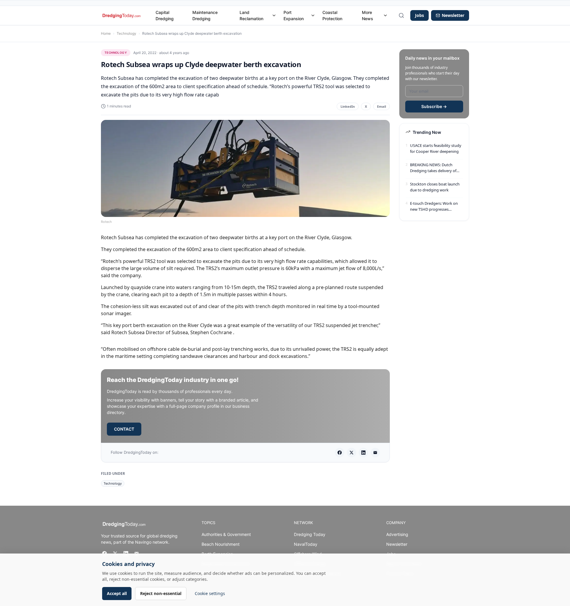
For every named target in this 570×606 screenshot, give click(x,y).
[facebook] (339, 452)
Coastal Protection (332, 15)
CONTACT (124, 429)
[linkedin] (363, 452)
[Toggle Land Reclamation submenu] (274, 15)
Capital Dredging (165, 15)
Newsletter (396, 544)
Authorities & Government (226, 534)
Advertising (397, 534)
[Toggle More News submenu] (385, 15)
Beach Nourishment (221, 544)
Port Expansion (294, 15)
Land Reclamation (251, 15)
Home (106, 33)
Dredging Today (309, 534)
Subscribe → (434, 106)
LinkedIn (348, 106)
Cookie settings (210, 593)
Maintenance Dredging (205, 15)
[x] (351, 452)
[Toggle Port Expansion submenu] (313, 15)
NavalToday (305, 544)
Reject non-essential (160, 593)
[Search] (401, 15)
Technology (126, 33)
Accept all (117, 593)
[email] (375, 452)
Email (381, 106)
